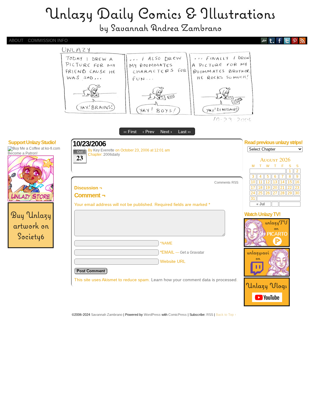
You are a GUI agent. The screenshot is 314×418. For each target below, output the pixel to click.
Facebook (279, 40)
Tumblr (272, 40)
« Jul (260, 204)
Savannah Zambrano (106, 314)
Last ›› (184, 131)
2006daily (111, 154)
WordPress (152, 314)
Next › (166, 131)
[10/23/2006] (157, 123)
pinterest (295, 40)
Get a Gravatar (192, 252)
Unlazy (157, 20)
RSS (302, 40)
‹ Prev (148, 131)
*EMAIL (182, 252)
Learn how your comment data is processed (193, 279)
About (16, 40)
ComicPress (177, 314)
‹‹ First (130, 131)
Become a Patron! (22, 153)
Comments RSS (226, 182)
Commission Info (48, 40)
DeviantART (264, 40)
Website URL (173, 261)
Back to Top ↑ (226, 314)
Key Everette (103, 150)
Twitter (287, 40)
